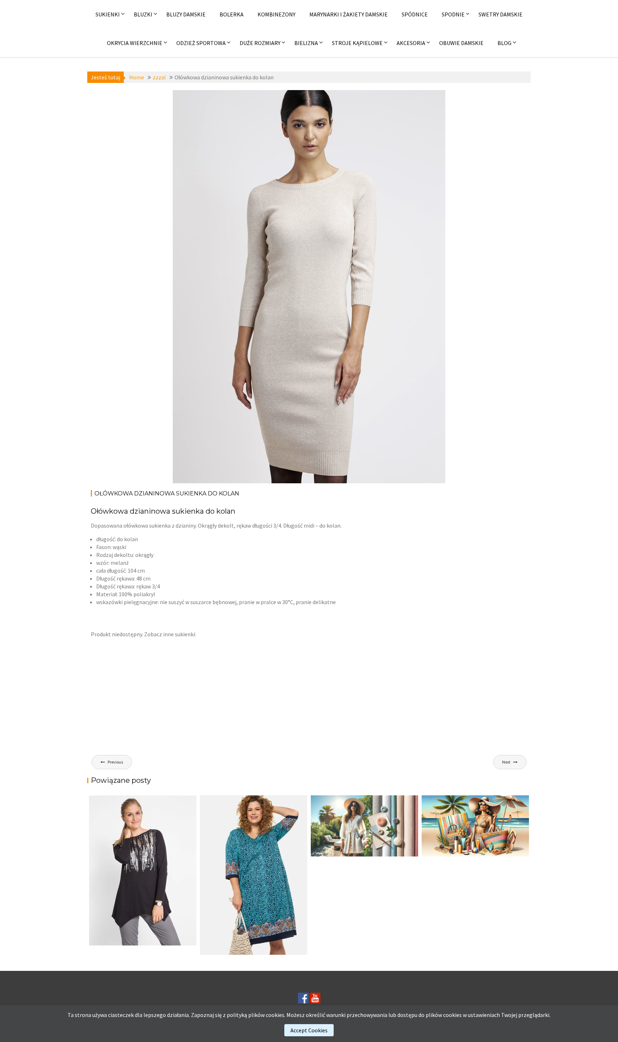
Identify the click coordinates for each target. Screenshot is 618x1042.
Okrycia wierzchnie (134, 42)
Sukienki (107, 14)
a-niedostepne (206, 99)
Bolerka (232, 14)
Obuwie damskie (461, 42)
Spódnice (415, 14)
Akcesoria (411, 42)
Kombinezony (276, 14)
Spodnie (453, 14)
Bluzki (143, 14)
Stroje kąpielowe (357, 42)
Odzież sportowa (201, 42)
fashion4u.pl (389, 107)
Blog (504, 42)
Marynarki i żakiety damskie (348, 14)
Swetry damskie (501, 14)
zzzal (233, 99)
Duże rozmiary (260, 42)
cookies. (275, 1014)
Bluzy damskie (186, 14)
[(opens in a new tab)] (253, 875)
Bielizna (306, 42)
